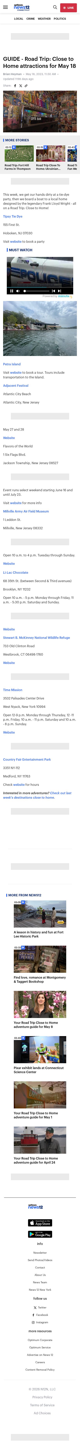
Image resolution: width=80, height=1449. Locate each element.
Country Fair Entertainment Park (27, 759)
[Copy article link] (26, 85)
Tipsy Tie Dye (12, 216)
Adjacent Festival (15, 385)
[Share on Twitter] (20, 85)
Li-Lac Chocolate (15, 572)
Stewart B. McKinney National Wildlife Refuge (36, 637)
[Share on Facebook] (15, 85)
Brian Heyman (12, 74)
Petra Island (12, 364)
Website (9, 438)
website (16, 241)
